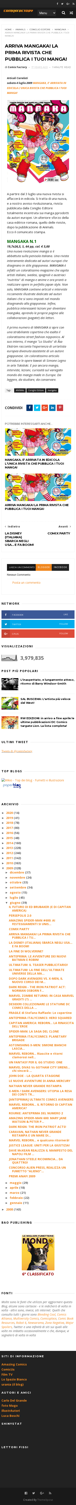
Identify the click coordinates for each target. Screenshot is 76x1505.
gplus (40, 633)
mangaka (60, 29)
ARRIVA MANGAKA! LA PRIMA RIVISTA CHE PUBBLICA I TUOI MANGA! (37, 507)
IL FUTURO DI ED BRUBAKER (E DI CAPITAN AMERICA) (40, 908)
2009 (10, 868)
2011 (10, 858)
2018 (10, 823)
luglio (14, 898)
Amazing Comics (14, 1364)
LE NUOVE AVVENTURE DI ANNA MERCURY (39, 1081)
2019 (10, 818)
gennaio (16, 1203)
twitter (40, 624)
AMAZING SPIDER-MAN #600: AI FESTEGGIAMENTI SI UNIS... (32, 922)
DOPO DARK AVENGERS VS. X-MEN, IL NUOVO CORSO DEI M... (36, 980)
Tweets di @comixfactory (16, 751)
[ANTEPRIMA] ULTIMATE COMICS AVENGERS (41, 1099)
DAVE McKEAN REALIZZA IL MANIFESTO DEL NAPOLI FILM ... (41, 1152)
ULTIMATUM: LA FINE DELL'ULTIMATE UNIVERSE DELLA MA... (36, 971)
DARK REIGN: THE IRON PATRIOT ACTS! (37, 1127)
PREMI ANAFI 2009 (22, 1176)
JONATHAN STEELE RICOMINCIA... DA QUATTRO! (36, 1161)
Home (8, 29)
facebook (60, 567)
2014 (10, 843)
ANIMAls (20, 29)
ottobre (16, 882)
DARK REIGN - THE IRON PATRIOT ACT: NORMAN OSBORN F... (37, 989)
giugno (15, 903)
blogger (44, 567)
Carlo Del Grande (14, 1400)
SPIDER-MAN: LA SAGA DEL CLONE (34, 1031)
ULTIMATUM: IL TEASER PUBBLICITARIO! (38, 965)
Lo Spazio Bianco (14, 1379)
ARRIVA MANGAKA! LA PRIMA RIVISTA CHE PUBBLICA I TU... (40, 936)
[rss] (74, 4)
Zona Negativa (54, 1323)
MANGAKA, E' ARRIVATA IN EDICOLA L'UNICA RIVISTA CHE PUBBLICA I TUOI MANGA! (34, 463)
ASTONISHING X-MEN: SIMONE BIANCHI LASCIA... (37, 1047)
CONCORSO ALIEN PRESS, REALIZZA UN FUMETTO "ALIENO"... (37, 1169)
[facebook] (57, 4)
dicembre (17, 872)
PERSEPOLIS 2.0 (20, 915)
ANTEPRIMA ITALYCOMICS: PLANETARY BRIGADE (37, 1038)
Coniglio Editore (40, 29)
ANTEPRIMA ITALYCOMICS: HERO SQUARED (40, 1018)
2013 (10, 848)
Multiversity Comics (26, 1318)
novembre (18, 877)
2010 (10, 863)
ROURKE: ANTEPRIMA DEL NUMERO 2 (36, 1113)
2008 (10, 1209)
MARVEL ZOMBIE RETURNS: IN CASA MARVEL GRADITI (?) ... (41, 997)
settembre (18, 887)
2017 (10, 828)
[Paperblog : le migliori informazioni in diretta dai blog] (11, 788)
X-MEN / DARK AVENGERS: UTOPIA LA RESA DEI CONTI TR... (40, 1093)
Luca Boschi (10, 1416)
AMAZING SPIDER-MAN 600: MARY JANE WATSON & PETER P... (37, 1120)
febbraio (17, 1198)
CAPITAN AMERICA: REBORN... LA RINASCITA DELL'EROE (41, 1024)
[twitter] (62, 4)
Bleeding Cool (47, 1314)
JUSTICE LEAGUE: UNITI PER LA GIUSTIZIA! (39, 1145)
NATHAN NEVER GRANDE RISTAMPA (35, 1086)
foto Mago (9, 1406)
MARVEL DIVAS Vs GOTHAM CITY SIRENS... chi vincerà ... (39, 1069)
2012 (10, 853)
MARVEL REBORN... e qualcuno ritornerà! (39, 1140)
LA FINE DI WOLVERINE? (26, 951)
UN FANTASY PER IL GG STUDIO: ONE (35, 1062)
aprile (14, 1188)
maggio (16, 1183)
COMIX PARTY (19, 929)
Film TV (6, 1374)
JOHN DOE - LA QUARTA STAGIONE (34, 1076)
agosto (16, 892)
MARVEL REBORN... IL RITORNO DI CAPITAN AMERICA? (40, 1106)
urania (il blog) (12, 1384)
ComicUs (8, 1369)
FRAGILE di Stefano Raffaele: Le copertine (40, 1013)
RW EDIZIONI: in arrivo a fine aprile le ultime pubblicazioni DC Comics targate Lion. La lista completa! (47, 721)
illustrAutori (10, 1411)
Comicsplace (48, 1318)
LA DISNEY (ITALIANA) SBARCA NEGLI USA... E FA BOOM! (40, 944)
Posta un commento (26, 583)
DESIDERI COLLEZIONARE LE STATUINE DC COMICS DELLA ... (39, 1006)
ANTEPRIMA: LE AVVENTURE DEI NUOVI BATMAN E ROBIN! (37, 958)
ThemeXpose (45, 1500)
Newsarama (36, 1323)
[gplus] (67, 4)
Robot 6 (21, 1323)
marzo (15, 1193)
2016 (10, 833)
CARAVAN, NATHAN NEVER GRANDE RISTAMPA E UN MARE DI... (35, 1133)
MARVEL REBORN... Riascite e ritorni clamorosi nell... (35, 1055)
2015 (10, 838)
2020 (10, 813)
